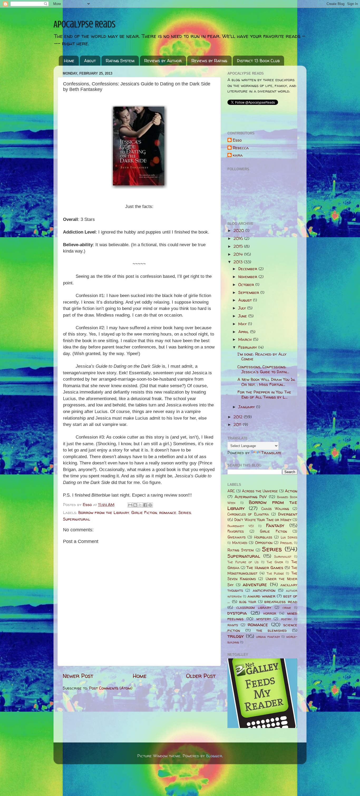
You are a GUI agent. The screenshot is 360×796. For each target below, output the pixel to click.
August (245, 300)
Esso (237, 140)
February (248, 347)
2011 (238, 424)
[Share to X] (140, 505)
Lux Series (289, 537)
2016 (238, 238)
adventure (255, 584)
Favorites (235, 531)
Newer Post (78, 676)
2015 (238, 246)
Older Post (201, 676)
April (244, 331)
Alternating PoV (251, 496)
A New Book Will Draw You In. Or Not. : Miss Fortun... (266, 382)
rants (232, 625)
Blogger (214, 756)
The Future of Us (243, 562)
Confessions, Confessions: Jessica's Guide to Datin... (263, 369)
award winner (261, 596)
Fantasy (275, 525)
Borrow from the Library (103, 512)
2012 (238, 417)
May (243, 324)
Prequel (286, 543)
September (249, 292)
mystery (263, 619)
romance (167, 512)
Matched (239, 542)
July (242, 308)
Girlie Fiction (144, 512)
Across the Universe (260, 491)
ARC (231, 491)
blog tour (247, 601)
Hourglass (263, 537)
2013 (238, 262)
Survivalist (282, 556)
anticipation (264, 590)
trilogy (235, 636)
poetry (286, 619)
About (90, 61)
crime (287, 607)
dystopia (237, 613)
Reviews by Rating (209, 61)
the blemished (271, 630)
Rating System (120, 61)
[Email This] (130, 505)
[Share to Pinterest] (150, 505)
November (248, 276)
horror (269, 613)
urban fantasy (268, 636)
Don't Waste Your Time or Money (262, 519)
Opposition (264, 542)
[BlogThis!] (135, 505)
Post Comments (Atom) (110, 688)
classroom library (253, 607)
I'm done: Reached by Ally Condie (261, 356)
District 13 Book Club (258, 61)
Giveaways (236, 537)
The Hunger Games (264, 567)
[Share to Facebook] (145, 505)
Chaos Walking (275, 508)
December (248, 268)
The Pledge (275, 573)
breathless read (280, 601)
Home (69, 61)
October (246, 284)
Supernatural (76, 519)
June (243, 316)
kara (238, 155)
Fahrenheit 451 (240, 526)
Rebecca (241, 148)
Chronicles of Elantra (248, 514)
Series (184, 512)
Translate (271, 452)
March (245, 339)
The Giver (275, 562)
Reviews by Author (163, 61)
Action (291, 491)
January (247, 407)
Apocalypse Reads (84, 24)
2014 (238, 254)
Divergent (287, 514)
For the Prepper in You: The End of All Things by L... (264, 394)
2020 (239, 230)
